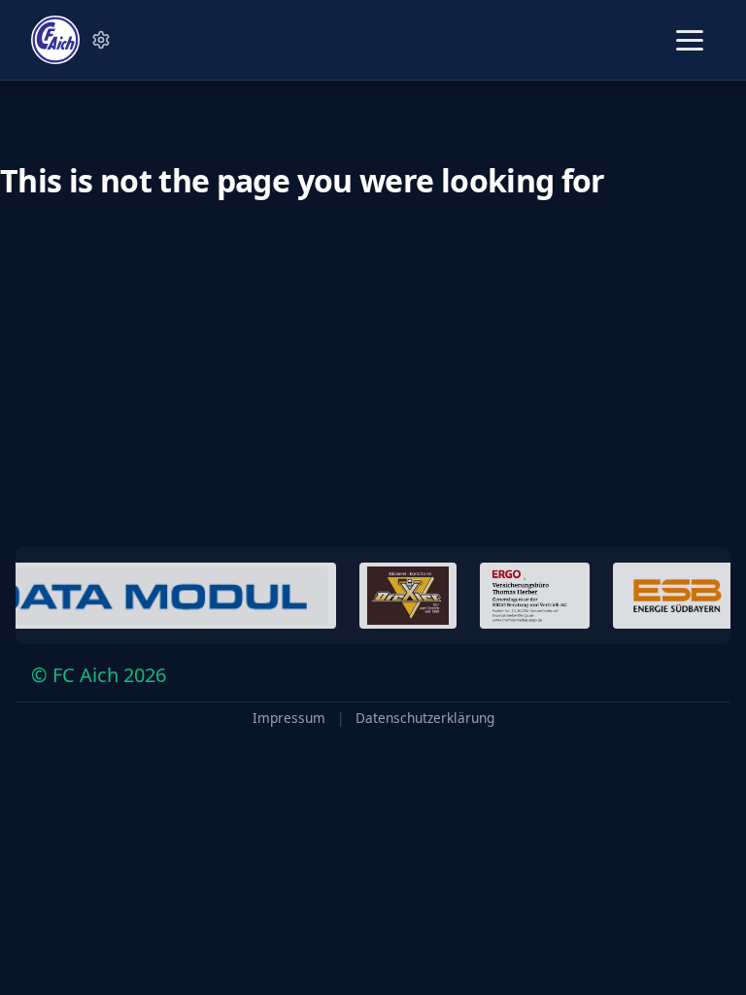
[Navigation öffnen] (689, 40)
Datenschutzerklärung (425, 718)
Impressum (289, 718)
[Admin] (101, 39)
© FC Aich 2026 (98, 675)
